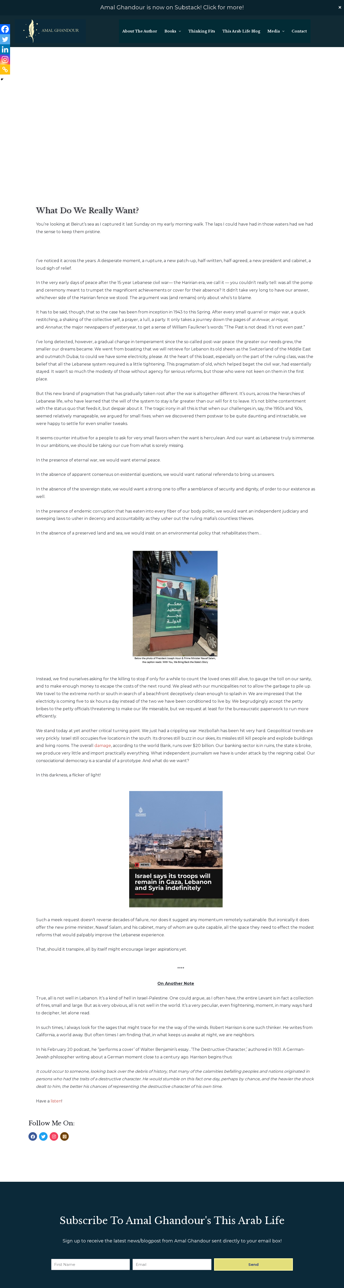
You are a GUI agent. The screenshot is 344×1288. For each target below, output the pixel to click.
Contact (299, 31)
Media (273, 31)
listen (56, 1101)
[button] (178, 31)
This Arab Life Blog (241, 31)
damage (102, 745)
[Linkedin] (5, 49)
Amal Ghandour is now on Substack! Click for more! (172, 7)
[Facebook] (5, 29)
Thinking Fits (201, 31)
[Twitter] (5, 39)
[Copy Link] (5, 69)
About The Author (139, 31)
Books (170, 31)
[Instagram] (5, 59)
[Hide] (2, 79)
